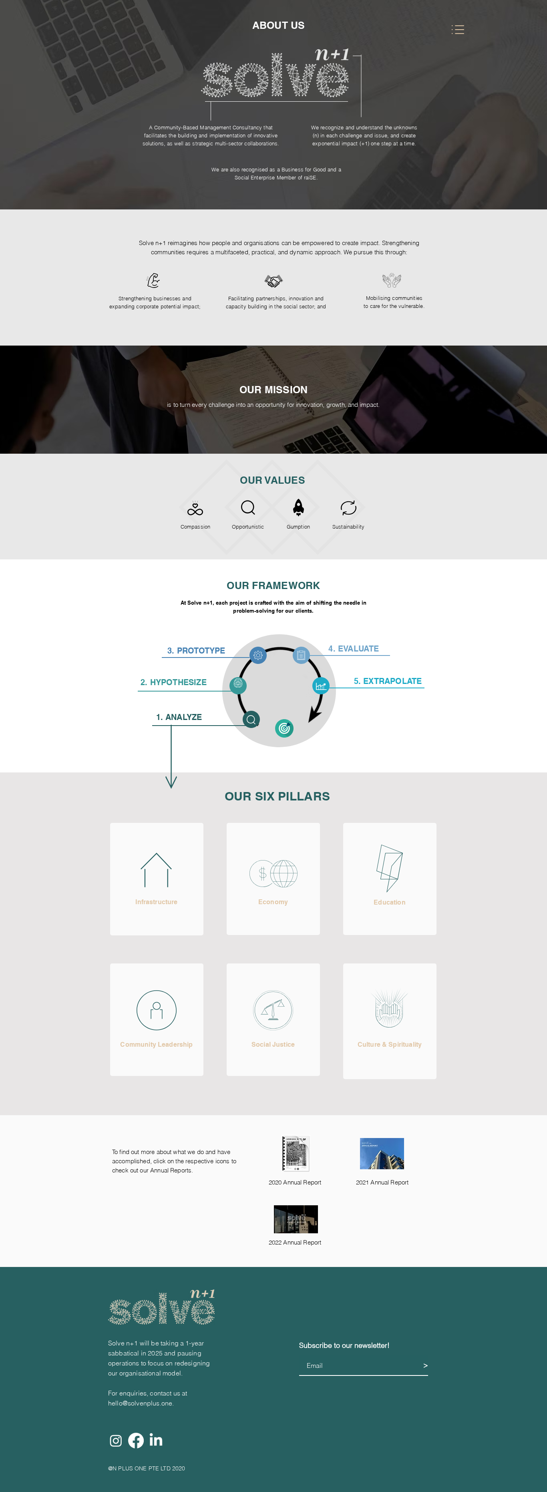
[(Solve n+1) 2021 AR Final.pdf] (382, 1154)
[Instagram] (116, 1440)
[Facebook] (136, 1440)
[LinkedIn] (156, 1440)
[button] (458, 29)
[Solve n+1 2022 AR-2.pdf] (296, 1220)
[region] (156, 879)
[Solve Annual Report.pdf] (296, 1154)
